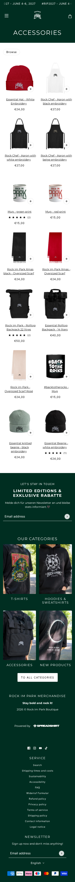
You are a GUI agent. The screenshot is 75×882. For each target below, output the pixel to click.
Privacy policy (37, 804)
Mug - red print (55, 211)
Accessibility (37, 781)
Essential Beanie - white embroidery (55, 445)
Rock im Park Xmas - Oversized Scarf (56, 271)
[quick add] (31, 201)
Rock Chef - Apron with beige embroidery (56, 157)
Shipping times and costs (37, 770)
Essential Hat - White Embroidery (20, 101)
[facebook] (29, 748)
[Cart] (69, 15)
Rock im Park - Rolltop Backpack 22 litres (20, 327)
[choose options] (31, 89)
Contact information (37, 821)
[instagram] (35, 748)
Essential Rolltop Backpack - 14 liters (55, 327)
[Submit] (67, 516)
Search (37, 765)
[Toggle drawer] (6, 15)
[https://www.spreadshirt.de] (46, 725)
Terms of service (37, 809)
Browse (11, 52)
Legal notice (37, 826)
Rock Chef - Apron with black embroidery (56, 101)
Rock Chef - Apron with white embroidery (20, 157)
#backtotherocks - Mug (56, 389)
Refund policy (37, 798)
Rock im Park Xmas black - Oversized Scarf (18, 271)
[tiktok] (46, 748)
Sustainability (37, 776)
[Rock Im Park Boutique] (37, 15)
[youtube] (40, 748)
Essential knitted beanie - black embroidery (20, 447)
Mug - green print (20, 211)
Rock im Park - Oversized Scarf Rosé (19, 389)
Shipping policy (37, 815)
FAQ (37, 787)
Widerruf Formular (37, 793)
